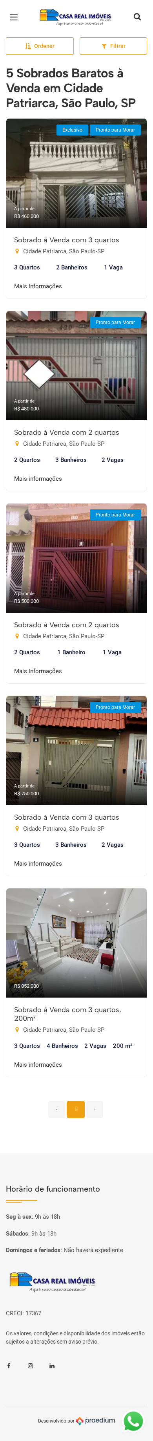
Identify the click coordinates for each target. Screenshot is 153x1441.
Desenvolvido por (57, 1421)
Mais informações (38, 286)
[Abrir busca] (137, 17)
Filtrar (118, 46)
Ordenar (44, 46)
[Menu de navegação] (16, 17)
